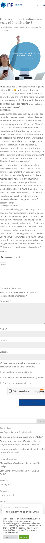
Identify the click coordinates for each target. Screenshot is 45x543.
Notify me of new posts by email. (18, 383)
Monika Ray (7, 27)
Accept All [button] (24, 537)
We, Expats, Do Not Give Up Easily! (16, 432)
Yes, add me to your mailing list (17, 372)
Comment (5, 301)
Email (3, 340)
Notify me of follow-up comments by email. (23, 377)
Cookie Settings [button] (10, 537)
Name (3, 328)
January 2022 (6, 484)
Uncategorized (32, 27)
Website (4, 351)
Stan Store (5, 470)
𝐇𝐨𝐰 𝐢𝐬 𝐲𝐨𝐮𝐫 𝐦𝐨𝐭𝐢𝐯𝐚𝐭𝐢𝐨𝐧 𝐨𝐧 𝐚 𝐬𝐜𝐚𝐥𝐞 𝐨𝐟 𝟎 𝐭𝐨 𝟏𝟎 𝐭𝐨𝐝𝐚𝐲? (21, 436)
